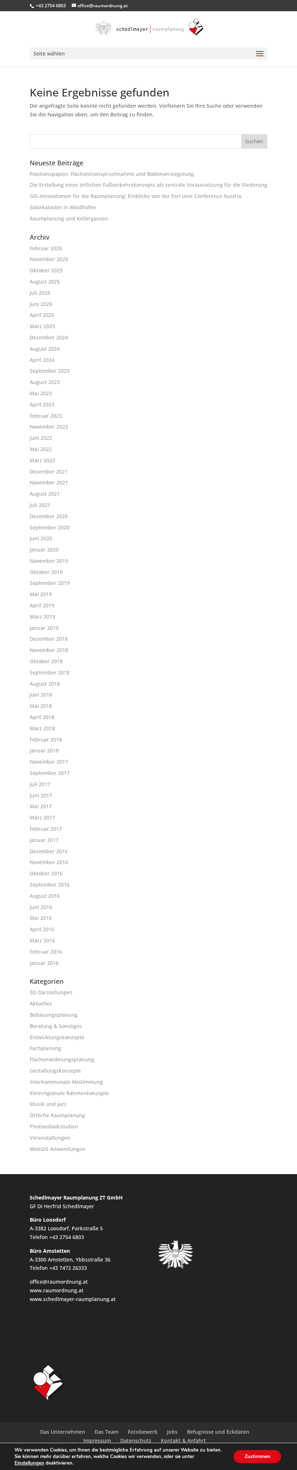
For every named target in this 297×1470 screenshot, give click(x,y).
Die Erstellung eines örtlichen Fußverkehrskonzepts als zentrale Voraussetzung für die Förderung (148, 184)
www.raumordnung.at (56, 1290)
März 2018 (42, 728)
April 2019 (42, 605)
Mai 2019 (41, 594)
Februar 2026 (46, 248)
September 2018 (50, 672)
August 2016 (45, 895)
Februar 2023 (46, 415)
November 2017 (49, 761)
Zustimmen (257, 1456)
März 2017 (42, 817)
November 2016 (49, 862)
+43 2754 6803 (51, 6)
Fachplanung (45, 1048)
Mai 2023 (41, 393)
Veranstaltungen (50, 1137)
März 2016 (42, 940)
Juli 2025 (40, 292)
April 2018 (42, 717)
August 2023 (45, 382)
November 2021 (49, 482)
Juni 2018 (41, 694)
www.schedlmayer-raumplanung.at (73, 1299)
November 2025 (49, 259)
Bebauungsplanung (54, 1014)
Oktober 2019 (46, 572)
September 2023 (50, 370)
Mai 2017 (41, 806)
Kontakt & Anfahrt (183, 1440)
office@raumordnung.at (59, 1281)
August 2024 (45, 348)
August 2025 (45, 281)
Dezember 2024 (49, 337)
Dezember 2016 (49, 851)
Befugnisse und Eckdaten (218, 1431)
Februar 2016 (46, 951)
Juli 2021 (40, 504)
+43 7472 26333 (68, 1267)
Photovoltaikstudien (54, 1126)
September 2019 (50, 582)
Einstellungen (29, 1463)
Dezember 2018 (49, 638)
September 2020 (50, 527)
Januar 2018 (44, 750)
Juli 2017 (40, 784)
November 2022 (49, 426)
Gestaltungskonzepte (55, 1070)
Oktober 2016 (46, 873)
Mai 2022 (41, 449)
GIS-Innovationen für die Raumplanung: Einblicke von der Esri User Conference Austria (135, 196)
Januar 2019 (44, 627)
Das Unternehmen (62, 1431)
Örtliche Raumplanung (57, 1115)
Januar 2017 (44, 840)
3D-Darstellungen (51, 992)
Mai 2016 (41, 917)
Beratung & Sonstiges (56, 1026)
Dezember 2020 (49, 516)
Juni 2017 (41, 795)
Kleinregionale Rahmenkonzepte (69, 1093)
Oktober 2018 (46, 661)
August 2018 (45, 683)
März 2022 (42, 460)
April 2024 (42, 359)
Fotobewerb (143, 1431)
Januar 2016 (44, 962)
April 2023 (42, 404)
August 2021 (45, 493)
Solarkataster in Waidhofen (63, 207)
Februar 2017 (46, 828)
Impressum (97, 1440)
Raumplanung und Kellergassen (69, 218)
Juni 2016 (41, 907)
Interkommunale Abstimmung (66, 1081)
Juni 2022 (41, 437)
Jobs (172, 1431)
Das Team (106, 1431)
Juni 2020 (41, 538)
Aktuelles (41, 1003)
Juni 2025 (41, 304)
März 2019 (42, 616)
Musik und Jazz (48, 1104)
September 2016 (50, 884)
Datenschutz (135, 1440)
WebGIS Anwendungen (57, 1148)
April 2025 (42, 314)
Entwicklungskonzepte (57, 1037)
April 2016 (42, 929)
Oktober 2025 (46, 270)
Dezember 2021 (49, 471)
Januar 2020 (44, 549)
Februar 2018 (46, 739)
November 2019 (49, 560)
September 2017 (50, 772)
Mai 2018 (41, 705)
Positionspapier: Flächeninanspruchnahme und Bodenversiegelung (112, 173)
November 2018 (49, 650)
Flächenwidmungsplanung (62, 1059)
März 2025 (42, 326)
